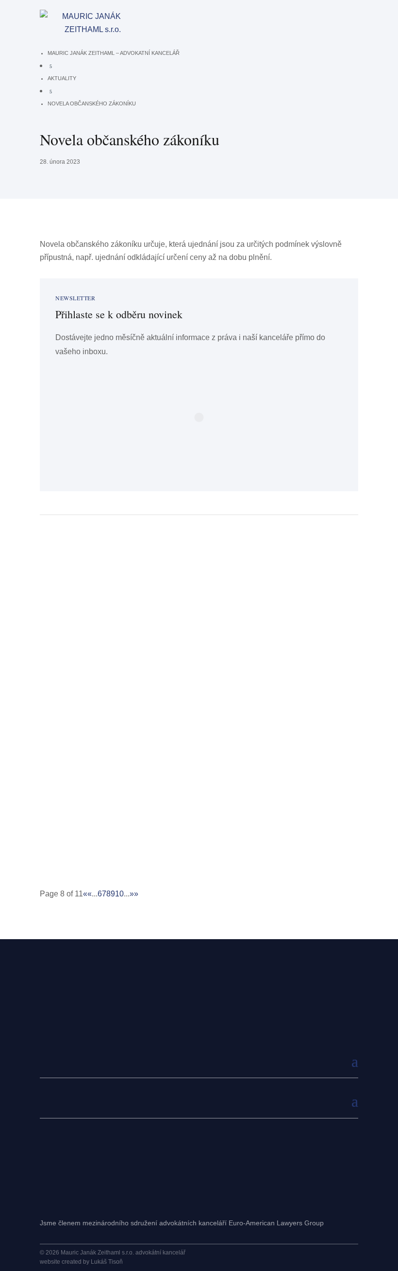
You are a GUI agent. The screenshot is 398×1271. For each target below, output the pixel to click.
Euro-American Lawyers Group (276, 1223)
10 (119, 894)
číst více (61, 628)
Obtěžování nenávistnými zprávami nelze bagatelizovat (158, 791)
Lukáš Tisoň (107, 1261)
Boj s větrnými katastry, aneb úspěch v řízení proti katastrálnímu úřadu (190, 679)
